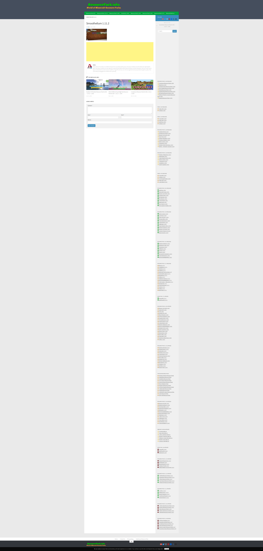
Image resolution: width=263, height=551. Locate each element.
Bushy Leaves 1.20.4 (163, 141)
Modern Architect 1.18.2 (164, 243)
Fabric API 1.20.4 (162, 120)
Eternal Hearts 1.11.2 (164, 497)
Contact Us (122, 539)
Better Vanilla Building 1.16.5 (165, 326)
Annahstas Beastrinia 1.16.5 (165, 338)
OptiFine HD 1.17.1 (163, 300)
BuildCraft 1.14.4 (162, 452)
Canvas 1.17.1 (162, 287)
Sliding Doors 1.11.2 (163, 492)
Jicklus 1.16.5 (162, 339)
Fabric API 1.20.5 (162, 109)
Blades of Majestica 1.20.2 (165, 154)
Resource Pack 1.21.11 (102, 13)
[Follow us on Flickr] (171, 19)
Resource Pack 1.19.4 (136, 13)
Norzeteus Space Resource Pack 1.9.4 (167, 528)
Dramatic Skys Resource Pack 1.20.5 (167, 86)
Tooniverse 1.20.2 (163, 161)
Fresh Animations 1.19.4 (164, 220)
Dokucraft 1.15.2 (162, 351)
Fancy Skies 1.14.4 (163, 420)
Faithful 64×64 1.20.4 (163, 131)
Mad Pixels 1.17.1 (163, 290)
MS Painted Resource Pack (165, 93)
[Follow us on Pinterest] (169, 19)
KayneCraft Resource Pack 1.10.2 (166, 507)
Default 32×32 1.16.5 (163, 328)
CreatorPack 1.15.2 (163, 354)
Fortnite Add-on (163, 431)
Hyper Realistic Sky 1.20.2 (165, 158)
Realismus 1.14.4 (163, 415)
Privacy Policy (130, 539)
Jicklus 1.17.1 (162, 277)
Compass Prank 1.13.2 (164, 465)
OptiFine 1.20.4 (162, 122)
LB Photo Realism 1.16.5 (164, 316)
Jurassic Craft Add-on (164, 441)
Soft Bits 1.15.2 (162, 365)
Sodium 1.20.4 (162, 123)
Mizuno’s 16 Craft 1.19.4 (164, 229)
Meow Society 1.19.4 (163, 232)
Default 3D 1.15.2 (163, 359)
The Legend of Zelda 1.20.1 (165, 205)
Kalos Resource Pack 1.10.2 (165, 509)
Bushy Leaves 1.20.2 (163, 159)
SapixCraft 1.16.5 (163, 310)
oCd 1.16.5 (161, 311)
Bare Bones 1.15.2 (163, 362)
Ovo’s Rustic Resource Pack (165, 380)
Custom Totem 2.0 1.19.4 (164, 231)
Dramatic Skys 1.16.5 (163, 318)
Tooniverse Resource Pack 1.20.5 (166, 83)
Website (89, 119)
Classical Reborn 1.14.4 (164, 423)
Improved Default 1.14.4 (164, 413)
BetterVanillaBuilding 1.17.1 (165, 280)
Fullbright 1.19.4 (162, 224)
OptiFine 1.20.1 (162, 190)
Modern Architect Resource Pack (166, 375)
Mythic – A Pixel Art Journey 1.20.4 (166, 146)
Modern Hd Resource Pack (165, 385)
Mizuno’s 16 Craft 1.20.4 (164, 135)
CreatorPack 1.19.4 (163, 222)
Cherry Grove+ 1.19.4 (163, 217)
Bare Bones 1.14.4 (163, 421)
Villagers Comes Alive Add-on (166, 438)
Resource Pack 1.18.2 (147, 13)
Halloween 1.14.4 (163, 418)
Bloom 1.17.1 (162, 265)
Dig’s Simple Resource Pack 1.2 (166, 88)
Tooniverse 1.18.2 (163, 247)
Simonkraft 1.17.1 (163, 283)
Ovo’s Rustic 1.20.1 (163, 204)
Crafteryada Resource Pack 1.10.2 (167, 505)
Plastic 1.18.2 (162, 252)
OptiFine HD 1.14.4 (163, 451)
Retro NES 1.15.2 (162, 357)
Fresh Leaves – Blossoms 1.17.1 (166, 282)
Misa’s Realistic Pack (163, 384)
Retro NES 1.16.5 (163, 334)
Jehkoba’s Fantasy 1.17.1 (164, 278)
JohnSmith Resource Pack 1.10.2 (166, 512)
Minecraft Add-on (170, 13)
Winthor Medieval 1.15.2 (164, 361)
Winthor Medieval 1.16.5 (164, 324)
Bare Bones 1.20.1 (163, 199)
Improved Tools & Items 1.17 (165, 272)
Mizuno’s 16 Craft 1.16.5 (164, 308)
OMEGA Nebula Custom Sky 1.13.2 (166, 467)
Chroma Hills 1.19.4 (163, 219)
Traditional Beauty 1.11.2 (165, 496)
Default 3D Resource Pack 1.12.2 (166, 482)
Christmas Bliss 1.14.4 (164, 406)
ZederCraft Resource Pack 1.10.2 (166, 510)
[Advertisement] (119, 51)
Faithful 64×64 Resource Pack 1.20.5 (167, 91)
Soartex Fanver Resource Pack (166, 382)
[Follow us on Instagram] (167, 19)
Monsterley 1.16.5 (163, 333)
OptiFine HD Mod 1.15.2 (164, 347)
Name (89, 115)
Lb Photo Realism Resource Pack (166, 387)
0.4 (169, 138)
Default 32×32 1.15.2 (163, 352)
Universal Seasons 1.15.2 (164, 356)
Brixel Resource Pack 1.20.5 (165, 90)
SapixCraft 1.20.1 (163, 202)
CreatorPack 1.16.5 (163, 323)
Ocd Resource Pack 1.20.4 (164, 133)
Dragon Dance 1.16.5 (163, 321)
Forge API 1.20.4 (162, 118)
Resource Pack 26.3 (90, 13)
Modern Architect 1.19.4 (164, 227)
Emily (89, 27)
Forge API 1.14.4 (162, 449)
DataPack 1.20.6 (125, 13)
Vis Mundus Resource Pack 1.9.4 (166, 523)
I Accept (166, 548)
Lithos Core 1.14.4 (163, 416)
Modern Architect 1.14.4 (164, 405)
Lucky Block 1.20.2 (163, 182)
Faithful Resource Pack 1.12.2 (166, 475)
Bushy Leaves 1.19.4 (163, 214)
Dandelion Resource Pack (165, 379)
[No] (261, 549)
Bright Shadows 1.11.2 (164, 494)
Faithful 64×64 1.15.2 (164, 349)
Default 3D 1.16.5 (163, 313)
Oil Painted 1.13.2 (163, 462)
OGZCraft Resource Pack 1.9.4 (166, 525)
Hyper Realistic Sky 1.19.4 (165, 226)
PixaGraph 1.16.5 (163, 336)
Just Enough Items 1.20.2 (164, 178)
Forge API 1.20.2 (162, 175)
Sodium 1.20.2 (162, 177)
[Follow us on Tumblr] (174, 19)
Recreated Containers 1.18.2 (165, 254)
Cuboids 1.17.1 (162, 270)
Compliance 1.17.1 (163, 267)
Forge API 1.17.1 (162, 298)
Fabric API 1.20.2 (162, 180)
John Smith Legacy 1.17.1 (164, 273)
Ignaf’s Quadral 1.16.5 (164, 329)
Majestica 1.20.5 (162, 85)
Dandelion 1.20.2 (163, 163)
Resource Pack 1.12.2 (169, 477)
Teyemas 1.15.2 (162, 364)
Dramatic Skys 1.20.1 (163, 195)
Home (116, 539)
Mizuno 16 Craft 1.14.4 (164, 403)
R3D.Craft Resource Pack (164, 395)
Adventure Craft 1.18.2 (164, 245)
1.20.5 (172, 93)
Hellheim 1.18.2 (162, 248)
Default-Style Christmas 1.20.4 (166, 145)
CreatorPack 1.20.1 (163, 200)
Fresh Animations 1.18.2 (164, 255)
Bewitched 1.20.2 (163, 156)
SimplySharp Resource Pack (165, 377)
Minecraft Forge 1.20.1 (164, 192)
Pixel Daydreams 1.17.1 (164, 285)
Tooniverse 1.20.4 (163, 143)
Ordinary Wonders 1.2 (164, 138)
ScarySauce (162, 480)
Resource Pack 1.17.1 (159, 13)
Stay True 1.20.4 (162, 136)
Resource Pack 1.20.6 (114, 13)
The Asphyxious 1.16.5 (164, 319)
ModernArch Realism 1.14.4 (165, 408)
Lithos (161, 479)
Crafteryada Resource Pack (165, 388)
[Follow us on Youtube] (163, 19)
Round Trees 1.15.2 (163, 367)
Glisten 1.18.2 (162, 250)
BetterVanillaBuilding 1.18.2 (165, 257)
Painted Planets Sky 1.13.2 (165, 461)
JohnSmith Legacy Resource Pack (166, 392)
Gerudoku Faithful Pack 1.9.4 (165, 522)
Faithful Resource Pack (164, 390)
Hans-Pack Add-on (163, 433)
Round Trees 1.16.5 (163, 331)
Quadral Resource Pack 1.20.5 (165, 98)
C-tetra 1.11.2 (162, 490)
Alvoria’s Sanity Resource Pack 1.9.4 (167, 527)
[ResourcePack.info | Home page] (103, 6)
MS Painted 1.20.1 (163, 197)
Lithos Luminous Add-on (164, 434)
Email (122, 115)
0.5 (173, 88)
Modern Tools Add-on (164, 439)
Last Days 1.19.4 (162, 215)
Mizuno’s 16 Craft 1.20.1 (164, 193)
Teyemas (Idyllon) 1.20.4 (164, 140)
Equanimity (162, 477)
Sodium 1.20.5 (162, 110)
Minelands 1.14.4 (162, 410)
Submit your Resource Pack (142, 539)
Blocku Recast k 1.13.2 (164, 464)
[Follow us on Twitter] (165, 19)
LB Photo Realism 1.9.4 (164, 520)
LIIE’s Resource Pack (163, 393)
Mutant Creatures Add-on (165, 436)
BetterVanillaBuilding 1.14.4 (165, 411)
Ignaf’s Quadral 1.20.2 (164, 164)
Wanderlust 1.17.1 (163, 275)
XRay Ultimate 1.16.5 (163, 315)
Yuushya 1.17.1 (162, 269)
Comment (90, 105)
